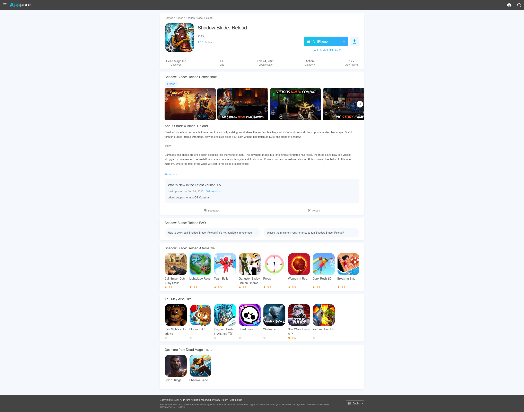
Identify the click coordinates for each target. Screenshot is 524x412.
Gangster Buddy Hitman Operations (249, 280)
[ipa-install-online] (509, 5)
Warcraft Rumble (323, 329)
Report (316, 210)
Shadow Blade (198, 380)
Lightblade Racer (200, 278)
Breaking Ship (346, 278)
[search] (519, 5)
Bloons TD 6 (197, 329)
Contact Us (236, 399)
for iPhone (320, 41)
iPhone (171, 83)
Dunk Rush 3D (322, 278)
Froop (267, 278)
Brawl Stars (246, 329)
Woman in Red (297, 278)
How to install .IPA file (324, 50)
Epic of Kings (173, 380)
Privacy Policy (220, 399)
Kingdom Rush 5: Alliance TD (223, 331)
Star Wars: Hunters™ (299, 331)
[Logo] (20, 5)
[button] (5, 5)
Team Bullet (221, 278)
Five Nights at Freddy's (175, 331)
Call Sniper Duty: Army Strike (175, 280)
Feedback (213, 210)
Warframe (269, 329)
